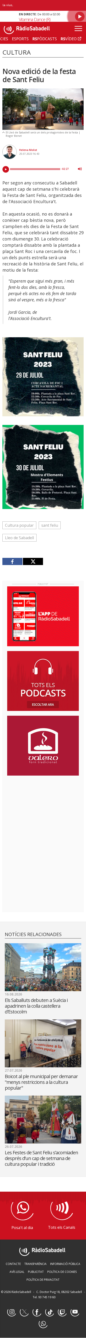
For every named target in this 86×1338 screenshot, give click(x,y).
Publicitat (36, 1272)
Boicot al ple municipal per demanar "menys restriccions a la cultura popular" (41, 1082)
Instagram (11, 1312)
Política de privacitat (43, 1280)
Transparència (35, 1264)
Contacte (13, 1264)
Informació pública (65, 1264)
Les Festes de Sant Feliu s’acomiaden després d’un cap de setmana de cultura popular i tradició (41, 1158)
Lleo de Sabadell (19, 537)
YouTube (75, 1312)
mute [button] (79, 168)
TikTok (49, 1312)
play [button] (5, 169)
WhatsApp (43, 1324)
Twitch (62, 1312)
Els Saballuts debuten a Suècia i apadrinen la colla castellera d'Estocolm (36, 1006)
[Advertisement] (43, 810)
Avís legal (17, 1272)
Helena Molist (28, 150)
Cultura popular (19, 525)
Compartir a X (33, 561)
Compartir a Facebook (12, 561)
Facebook (37, 1312)
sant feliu (49, 525)
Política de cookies (62, 1272)
